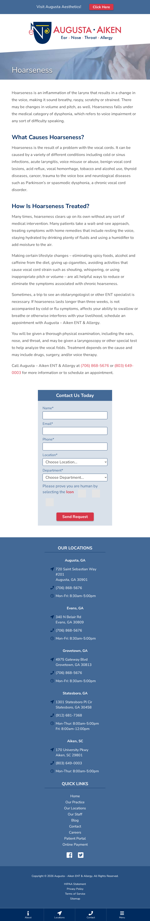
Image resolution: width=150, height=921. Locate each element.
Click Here (101, 7)
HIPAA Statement (75, 884)
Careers (75, 832)
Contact (75, 826)
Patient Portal (75, 838)
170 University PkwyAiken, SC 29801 (72, 752)
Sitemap (75, 899)
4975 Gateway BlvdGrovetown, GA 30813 (74, 662)
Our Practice (75, 802)
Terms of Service (75, 894)
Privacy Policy (75, 889)
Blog (75, 820)
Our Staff (75, 814)
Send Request (75, 516)
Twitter (81, 855)
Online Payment (75, 844)
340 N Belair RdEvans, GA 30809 (70, 620)
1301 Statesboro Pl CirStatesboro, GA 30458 (74, 705)
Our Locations (75, 808)
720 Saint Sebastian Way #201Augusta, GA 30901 (76, 574)
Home (75, 796)
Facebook (69, 855)
